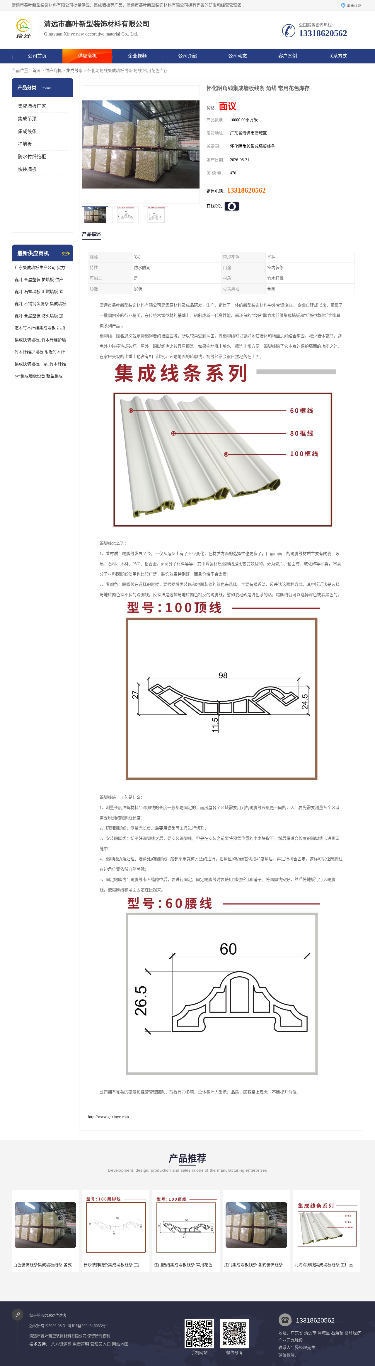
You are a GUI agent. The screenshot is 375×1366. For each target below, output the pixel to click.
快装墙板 (27, 169)
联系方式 (337, 55)
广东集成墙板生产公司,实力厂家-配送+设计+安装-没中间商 (42, 267)
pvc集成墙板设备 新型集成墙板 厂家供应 (42, 376)
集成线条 (74, 70)
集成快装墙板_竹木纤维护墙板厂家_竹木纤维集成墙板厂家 (42, 340)
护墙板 (25, 144)
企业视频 (137, 55)
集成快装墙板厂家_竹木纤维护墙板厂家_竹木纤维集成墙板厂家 (42, 364)
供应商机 (87, 55)
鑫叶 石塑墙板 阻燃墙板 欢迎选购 (42, 292)
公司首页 (37, 55)
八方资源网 (61, 1344)
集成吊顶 (27, 118)
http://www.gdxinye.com (108, 1117)
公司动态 (237, 55)
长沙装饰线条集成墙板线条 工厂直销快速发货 (54, 1265)
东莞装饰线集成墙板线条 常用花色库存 (329, 1265)
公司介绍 (187, 55)
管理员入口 (100, 1344)
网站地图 (120, 1344)
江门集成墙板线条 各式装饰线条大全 (187, 1265)
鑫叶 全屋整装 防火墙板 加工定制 (42, 316)
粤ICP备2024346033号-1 (88, 1325)
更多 (66, 253)
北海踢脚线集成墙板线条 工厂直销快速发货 (263, 1265)
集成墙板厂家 (32, 106)
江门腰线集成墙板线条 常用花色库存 (116, 1265)
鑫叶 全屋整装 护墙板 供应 (39, 279)
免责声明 (81, 1344)
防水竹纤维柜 (32, 156)
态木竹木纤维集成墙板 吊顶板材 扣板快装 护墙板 (42, 328)
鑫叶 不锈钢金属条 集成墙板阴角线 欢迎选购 (42, 304)
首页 (36, 70)
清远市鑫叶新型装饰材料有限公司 (57, 1336)
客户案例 (287, 55)
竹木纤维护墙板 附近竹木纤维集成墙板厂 (42, 352)
